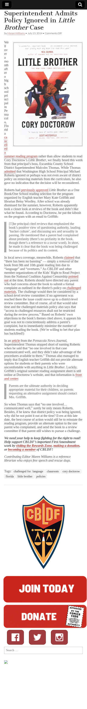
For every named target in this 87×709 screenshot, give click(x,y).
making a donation (66, 445)
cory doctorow (71, 471)
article (16, 340)
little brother (25, 476)
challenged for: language (28, 471)
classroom (53, 471)
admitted (10, 171)
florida (10, 476)
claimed (69, 257)
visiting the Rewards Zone (34, 445)
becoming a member (22, 449)
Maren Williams (16, 33)
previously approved (34, 190)
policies (40, 476)
